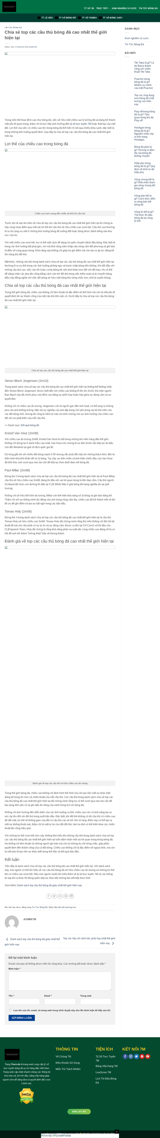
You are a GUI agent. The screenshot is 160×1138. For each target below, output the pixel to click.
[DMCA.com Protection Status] (26, 1096)
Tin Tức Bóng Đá (148, 8)
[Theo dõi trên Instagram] (130, 1056)
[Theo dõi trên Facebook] (125, 1056)
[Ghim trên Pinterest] (65, 896)
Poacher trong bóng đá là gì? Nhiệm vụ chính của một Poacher (143, 83)
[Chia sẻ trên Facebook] (48, 896)
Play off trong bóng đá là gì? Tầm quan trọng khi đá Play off (144, 116)
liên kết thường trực (67, 907)
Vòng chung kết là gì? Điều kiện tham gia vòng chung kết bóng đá (144, 184)
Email (48, 995)
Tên (11, 995)
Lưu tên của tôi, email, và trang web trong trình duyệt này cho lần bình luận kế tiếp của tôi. (62, 1010)
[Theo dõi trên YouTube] (147, 1056)
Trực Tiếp (102, 8)
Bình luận (14, 968)
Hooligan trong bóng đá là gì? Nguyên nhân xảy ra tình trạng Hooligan (144, 133)
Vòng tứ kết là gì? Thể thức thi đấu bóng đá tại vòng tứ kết (144, 216)
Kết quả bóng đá (30, 425)
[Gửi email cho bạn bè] (60, 896)
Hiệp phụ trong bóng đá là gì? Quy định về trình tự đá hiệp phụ (144, 168)
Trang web (85, 995)
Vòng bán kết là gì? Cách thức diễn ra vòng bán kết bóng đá (144, 200)
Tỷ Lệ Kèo (47, 18)
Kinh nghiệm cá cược (137, 38)
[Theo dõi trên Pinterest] (142, 1056)
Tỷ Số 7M (89, 8)
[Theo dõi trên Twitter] (136, 1056)
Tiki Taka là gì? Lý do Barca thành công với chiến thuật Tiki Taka (144, 67)
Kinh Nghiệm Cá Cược (124, 8)
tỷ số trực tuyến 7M (80, 124)
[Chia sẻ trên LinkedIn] (71, 896)
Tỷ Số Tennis (89, 18)
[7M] (20, 6)
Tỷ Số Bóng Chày (112, 18)
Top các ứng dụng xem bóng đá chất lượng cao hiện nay (144, 100)
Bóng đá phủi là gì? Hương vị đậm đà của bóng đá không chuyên (144, 151)
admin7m (32, 47)
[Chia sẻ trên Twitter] (54, 896)
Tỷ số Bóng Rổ (67, 18)
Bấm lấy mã (79, 1111)
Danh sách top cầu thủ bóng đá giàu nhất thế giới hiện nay (49, 885)
